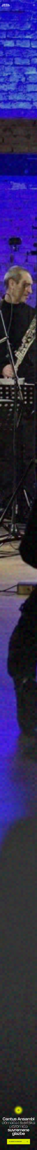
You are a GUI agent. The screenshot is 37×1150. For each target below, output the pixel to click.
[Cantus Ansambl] (6, 5)
